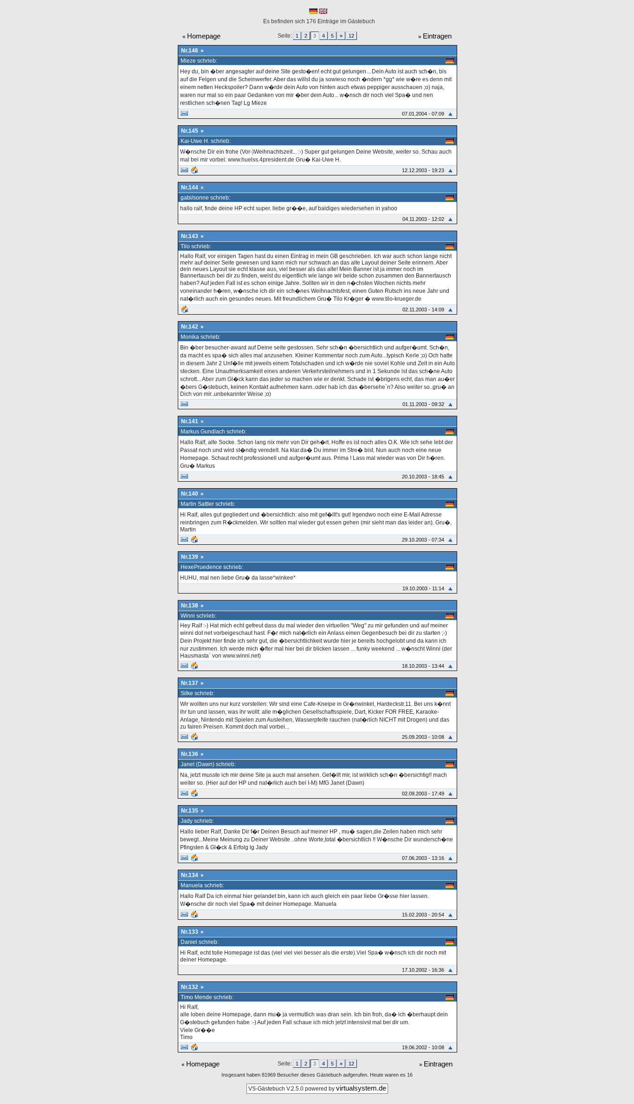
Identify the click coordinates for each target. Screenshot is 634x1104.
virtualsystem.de (361, 1088)
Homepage (203, 36)
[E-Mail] (184, 115)
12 (351, 36)
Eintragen (437, 36)
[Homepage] (194, 171)
